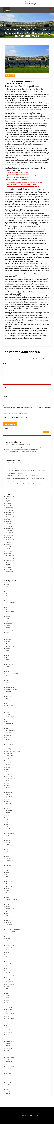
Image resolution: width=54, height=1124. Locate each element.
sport (7, 954)
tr (6, 1015)
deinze (7, 694)
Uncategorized (29, 27)
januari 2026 (9, 509)
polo (7, 913)
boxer (7, 652)
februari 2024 (9, 550)
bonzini (8, 648)
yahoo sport (9, 1082)
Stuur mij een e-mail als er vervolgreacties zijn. (15, 413)
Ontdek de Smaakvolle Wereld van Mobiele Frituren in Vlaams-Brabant (27, 465)
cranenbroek (9, 682)
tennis (7, 1000)
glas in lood (9, 776)
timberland (9, 1006)
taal (7, 988)
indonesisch (9, 810)
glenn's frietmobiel (11, 778)
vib (6, 1047)
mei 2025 (8, 523)
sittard (7, 935)
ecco (7, 703)
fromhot (8, 758)
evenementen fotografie (12, 716)
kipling (7, 835)
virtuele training (10, 1054)
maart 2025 (9, 526)
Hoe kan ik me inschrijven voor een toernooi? (19, 172)
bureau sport (9, 664)
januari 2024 (9, 551)
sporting (8, 983)
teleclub (8, 995)
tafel (7, 990)
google (7, 780)
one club (8, 895)
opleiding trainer (10, 903)
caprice (8, 666)
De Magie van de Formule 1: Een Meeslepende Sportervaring (24, 483)
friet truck (8, 742)
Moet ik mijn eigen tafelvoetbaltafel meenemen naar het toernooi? (25, 182)
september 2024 (10, 537)
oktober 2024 (9, 535)
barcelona (8, 638)
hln (6, 798)
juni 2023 (8, 564)
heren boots (9, 796)
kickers (7, 830)
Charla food (11, 468)
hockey (7, 799)
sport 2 (7, 958)
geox (7, 771)
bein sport (8, 641)
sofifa (7, 949)
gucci (7, 783)
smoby (7, 942)
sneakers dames (10, 943)
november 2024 (10, 534)
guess (7, 785)
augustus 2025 (10, 518)
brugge (7, 655)
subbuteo (8, 986)
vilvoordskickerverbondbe (15, 463)
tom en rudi (9, 1009)
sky (6, 936)
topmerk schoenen (11, 1013)
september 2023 (10, 558)
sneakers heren (10, 945)
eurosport (8, 714)
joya (7, 819)
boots (7, 650)
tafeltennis (8, 991)
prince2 (8, 920)
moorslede (8, 865)
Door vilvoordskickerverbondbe (17, 344)
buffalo (8, 662)
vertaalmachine (10, 1041)
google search (9, 782)
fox (6, 737)
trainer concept (10, 1018)
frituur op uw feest (11, 757)
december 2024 (10, 532)
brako (7, 654)
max (7, 853)
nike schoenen (9, 881)
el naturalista (9, 705)
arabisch (8, 622)
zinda (7, 1089)
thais (7, 1002)
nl (6, 883)
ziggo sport (9, 1087)
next (7, 874)
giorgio (7, 774)
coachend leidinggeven (12, 673)
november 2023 (10, 555)
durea (7, 702)
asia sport (8, 627)
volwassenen (9, 1061)
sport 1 (7, 956)
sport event (9, 967)
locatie (7, 844)
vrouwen (8, 1063)
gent (7, 769)
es (6, 710)
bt (6, 657)
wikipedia (8, 1073)
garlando (8, 764)
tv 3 (7, 1023)
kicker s (8, 828)
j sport (7, 815)
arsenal (8, 625)
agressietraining (10, 611)
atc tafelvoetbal (10, 630)
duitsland (8, 700)
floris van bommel (11, 730)
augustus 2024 (10, 539)
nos (7, 892)
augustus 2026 (10, 496)
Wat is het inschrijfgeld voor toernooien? (18, 174)
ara (6, 620)
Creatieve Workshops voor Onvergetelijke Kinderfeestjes (21, 451)
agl (6, 609)
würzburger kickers (11, 1080)
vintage (7, 1052)
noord (7, 888)
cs (6, 684)
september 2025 (10, 516)
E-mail (4, 388)
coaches (8, 675)
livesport (8, 842)
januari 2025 (9, 530)
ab (6, 595)
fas (6, 721)
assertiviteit (9, 629)
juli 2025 (8, 519)
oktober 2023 (9, 557)
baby (7, 636)
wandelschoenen (10, 1066)
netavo (7, 872)
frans (7, 741)
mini (7, 863)
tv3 (6, 1025)
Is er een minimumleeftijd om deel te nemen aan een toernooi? (24, 181)
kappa (7, 821)
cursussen (8, 686)
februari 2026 (9, 507)
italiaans (8, 814)
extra (7, 718)
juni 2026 (8, 500)
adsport (8, 604)
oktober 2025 (9, 514)
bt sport (8, 659)
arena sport (9, 623)
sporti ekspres (9, 981)
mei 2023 (8, 566)
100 (7, 582)
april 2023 (8, 567)
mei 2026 (8, 502)
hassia (7, 790)
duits (7, 698)
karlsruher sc (9, 822)
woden (7, 1079)
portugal (8, 917)
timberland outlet (10, 1007)
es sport (8, 712)
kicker (7, 826)
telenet (7, 999)
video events (9, 1048)
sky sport (8, 938)
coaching (8, 677)
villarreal (8, 1050)
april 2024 (8, 546)
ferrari (7, 725)
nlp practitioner (10, 887)
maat (7, 847)
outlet (7, 904)
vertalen (8, 1043)
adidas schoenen (10, 602)
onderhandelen (10, 894)
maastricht (9, 846)
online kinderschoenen (12, 899)
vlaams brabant (10, 1057)
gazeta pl (8, 766)
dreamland (9, 696)
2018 (7, 586)
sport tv (8, 972)
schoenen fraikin (10, 931)
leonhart (8, 838)
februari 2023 (9, 571)
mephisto (8, 858)
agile (7, 607)
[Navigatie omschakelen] (50, 8)
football (8, 734)
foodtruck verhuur (11, 732)
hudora (8, 806)
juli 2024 (8, 541)
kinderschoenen (10, 833)
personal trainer (10, 908)
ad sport (8, 598)
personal (8, 906)
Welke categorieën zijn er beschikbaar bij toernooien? (21, 175)
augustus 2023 (10, 560)
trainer (7, 1016)
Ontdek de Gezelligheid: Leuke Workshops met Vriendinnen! (22, 446)
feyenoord (8, 726)
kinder (7, 831)
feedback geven (10, 723)
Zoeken (6, 428)
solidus (7, 951)
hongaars (8, 803)
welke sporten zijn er (11, 1070)
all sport (8, 614)
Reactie (5, 363)
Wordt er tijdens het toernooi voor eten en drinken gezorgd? (23, 186)
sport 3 (7, 961)
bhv (7, 643)
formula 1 (8, 735)
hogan (7, 801)
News (9, 478)
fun (7, 760)
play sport (8, 911)
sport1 (7, 977)
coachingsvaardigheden (12, 678)
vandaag (8, 1034)
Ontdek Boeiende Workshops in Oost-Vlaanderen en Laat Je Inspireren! (25, 447)
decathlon (8, 691)
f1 (6, 719)
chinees (8, 670)
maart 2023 (9, 569)
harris (7, 789)
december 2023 (10, 553)
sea (6, 933)
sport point (9, 970)
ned (7, 869)
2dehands (8, 589)
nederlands (9, 871)
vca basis (8, 1039)
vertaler (8, 1045)
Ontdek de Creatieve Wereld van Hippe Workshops (19, 444)
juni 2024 (8, 542)
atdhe (7, 632)
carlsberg (8, 668)
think (7, 1004)
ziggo (7, 1086)
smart (7, 940)
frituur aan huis (10, 755)
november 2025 (10, 512)
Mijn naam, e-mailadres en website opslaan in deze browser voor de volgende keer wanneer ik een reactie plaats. (27, 408)
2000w (7, 584)
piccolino (8, 910)
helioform (8, 794)
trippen (8, 1022)
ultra (7, 1027)
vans (7, 1036)
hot (6, 805)
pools (7, 915)
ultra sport (8, 1029)
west (7, 1071)
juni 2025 (8, 521)
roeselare (8, 926)
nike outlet (8, 879)
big (6, 645)
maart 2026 (9, 505)
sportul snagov (10, 984)
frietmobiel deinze (10, 750)
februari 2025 (9, 528)
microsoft (8, 862)
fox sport (8, 739)
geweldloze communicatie (13, 773)
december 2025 (10, 510)
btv (6, 661)
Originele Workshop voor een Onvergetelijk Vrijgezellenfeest (22, 449)
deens (7, 693)
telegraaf (8, 997)
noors (7, 890)
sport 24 (8, 959)
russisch (8, 927)
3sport (7, 593)
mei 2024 (8, 544)
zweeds (8, 1093)
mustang (8, 867)
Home (20, 27)
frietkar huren (9, 744)
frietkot (8, 746)
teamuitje (8, 993)
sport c (7, 965)
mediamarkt (9, 855)
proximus (8, 922)
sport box (8, 963)
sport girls (8, 968)
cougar (7, 680)
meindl (7, 856)
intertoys (8, 812)
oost (7, 901)
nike (7, 876)
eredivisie (8, 709)
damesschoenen (10, 687)
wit (6, 1075)
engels (7, 707)
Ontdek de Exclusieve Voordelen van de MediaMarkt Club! (23, 475)
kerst (7, 824)
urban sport (9, 1032)
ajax (7, 613)
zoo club (8, 1091)
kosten (7, 837)
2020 (7, 588)
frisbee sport (9, 753)
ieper (7, 808)
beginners (8, 639)
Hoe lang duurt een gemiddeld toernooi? (18, 177)
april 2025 (8, 525)
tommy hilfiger (10, 1011)
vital (7, 1055)
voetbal (8, 1059)
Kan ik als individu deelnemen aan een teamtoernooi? (21, 184)
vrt (6, 1064)
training (8, 1020)
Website (5, 396)
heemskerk (9, 792)
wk (6, 1077)
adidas (7, 600)
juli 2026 (8, 498)
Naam (4, 379)
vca (6, 1038)
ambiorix (8, 618)
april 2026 (8, 503)
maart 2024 (9, 548)
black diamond (10, 646)
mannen (8, 849)
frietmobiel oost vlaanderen (13, 751)
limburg (8, 840)
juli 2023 (8, 562)
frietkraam (8, 748)
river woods (9, 924)
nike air (8, 878)
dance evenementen (11, 689)
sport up (8, 974)
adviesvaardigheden (11, 606)
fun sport (8, 762)
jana (7, 817)
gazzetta (8, 767)
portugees (8, 919)
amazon (8, 616)
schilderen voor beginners (13, 929)
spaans (7, 952)
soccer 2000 (9, 947)
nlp (6, 885)
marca (7, 851)
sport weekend (10, 975)
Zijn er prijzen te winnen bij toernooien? (18, 179)
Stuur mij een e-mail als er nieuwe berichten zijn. (16, 417)
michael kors (9, 860)
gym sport (8, 787)
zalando (8, 1084)
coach (7, 671)
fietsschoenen (9, 728)
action (7, 597)
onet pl (7, 897)
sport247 (8, 979)
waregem (8, 1068)
